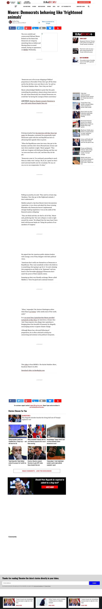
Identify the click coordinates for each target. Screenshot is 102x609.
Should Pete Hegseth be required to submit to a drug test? (49, 481)
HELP (58, 6)
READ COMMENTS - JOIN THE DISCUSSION (36, 471)
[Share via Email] (42, 28)
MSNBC (25, 50)
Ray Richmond (84, 58)
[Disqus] (37, 515)
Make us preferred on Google (48, 22)
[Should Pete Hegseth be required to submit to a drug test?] (21, 486)
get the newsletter (66, 6)
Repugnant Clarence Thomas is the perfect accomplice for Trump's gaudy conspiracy (87, 42)
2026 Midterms (26, 6)
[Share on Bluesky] (50, 28)
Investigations (41, 6)
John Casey (83, 39)
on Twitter (32, 312)
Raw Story (16, 21)
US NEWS (34, 6)
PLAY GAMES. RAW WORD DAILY (27, 2)
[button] (88, 6)
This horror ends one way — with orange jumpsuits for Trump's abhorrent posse (87, 50)
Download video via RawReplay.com (33, 370)
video (54, 6)
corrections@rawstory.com (36, 407)
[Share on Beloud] (57, 28)
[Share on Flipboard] (28, 28)
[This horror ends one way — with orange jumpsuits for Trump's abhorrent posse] (75, 51)
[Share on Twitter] (20, 28)
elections (39, 271)
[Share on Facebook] (12, 28)
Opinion (49, 6)
